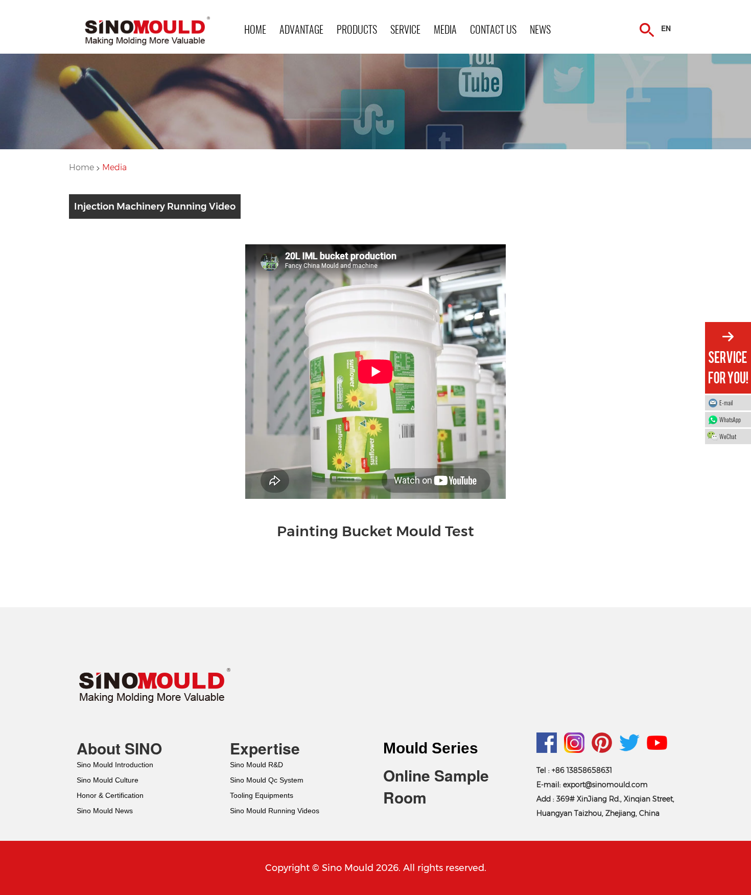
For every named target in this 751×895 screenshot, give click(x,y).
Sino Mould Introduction (115, 765)
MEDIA (445, 29)
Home (82, 167)
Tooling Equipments (261, 795)
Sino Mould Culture (107, 780)
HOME (255, 29)
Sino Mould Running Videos (274, 811)
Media (114, 167)
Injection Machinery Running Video (155, 206)
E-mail (726, 402)
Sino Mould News (105, 811)
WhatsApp (730, 419)
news (540, 29)
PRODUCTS (357, 29)
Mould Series (430, 748)
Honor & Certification (110, 795)
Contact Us (493, 29)
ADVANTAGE (301, 29)
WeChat (727, 436)
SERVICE (405, 29)
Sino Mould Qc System (266, 780)
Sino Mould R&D (256, 765)
